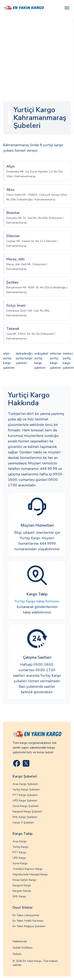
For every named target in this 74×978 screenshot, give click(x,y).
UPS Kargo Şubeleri (25, 800)
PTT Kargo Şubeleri (25, 795)
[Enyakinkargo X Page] (26, 763)
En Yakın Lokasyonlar (26, 915)
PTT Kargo (19, 852)
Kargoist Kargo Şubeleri (27, 811)
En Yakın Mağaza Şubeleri (29, 926)
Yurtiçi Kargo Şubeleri (26, 789)
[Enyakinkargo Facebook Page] (17, 763)
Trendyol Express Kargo (28, 869)
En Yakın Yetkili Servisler (28, 921)
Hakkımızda (20, 941)
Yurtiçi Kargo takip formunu (37, 601)
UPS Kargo (19, 858)
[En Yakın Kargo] (23, 8)
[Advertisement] (37, 54)
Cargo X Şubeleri (23, 822)
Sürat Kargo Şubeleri (26, 806)
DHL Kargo (19, 896)
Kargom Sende (22, 891)
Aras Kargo (20, 841)
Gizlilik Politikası (23, 948)
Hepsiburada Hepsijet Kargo (30, 874)
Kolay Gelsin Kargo (24, 880)
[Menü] (67, 7)
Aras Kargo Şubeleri (25, 784)
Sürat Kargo (20, 863)
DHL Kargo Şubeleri (25, 817)
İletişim (17, 954)
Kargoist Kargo (22, 885)
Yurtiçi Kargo (20, 847)
